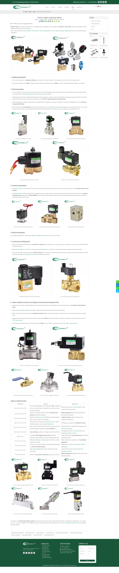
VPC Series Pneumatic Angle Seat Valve (49, 513)
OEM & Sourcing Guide (95, 21)
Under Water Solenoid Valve (20, 441)
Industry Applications (95, 23)
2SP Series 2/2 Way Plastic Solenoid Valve (49, 485)
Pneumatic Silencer (46, 554)
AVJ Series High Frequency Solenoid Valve (76, 513)
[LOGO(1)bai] (29, 544)
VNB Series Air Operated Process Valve (23, 138)
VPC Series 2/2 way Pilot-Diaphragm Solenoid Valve (49, 226)
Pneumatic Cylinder (46, 545)
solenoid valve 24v (40, 532)
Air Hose (44, 553)
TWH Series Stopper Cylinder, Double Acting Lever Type (104, 57)
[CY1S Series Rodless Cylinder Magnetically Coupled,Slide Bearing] (94, 51)
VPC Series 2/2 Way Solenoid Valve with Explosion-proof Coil (70, 365)
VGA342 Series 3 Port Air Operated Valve (76, 226)
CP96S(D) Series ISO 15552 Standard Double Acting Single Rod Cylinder (94, 45)
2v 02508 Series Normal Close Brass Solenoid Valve (29, 296)
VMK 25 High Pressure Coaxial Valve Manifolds (23, 513)
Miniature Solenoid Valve (20, 454)
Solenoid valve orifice (38, 535)
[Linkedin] (26, 553)
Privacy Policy (73, 565)
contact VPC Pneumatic (15, 523)
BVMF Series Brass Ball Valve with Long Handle (23, 395)
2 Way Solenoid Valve (30, 532)
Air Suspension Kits (46, 556)
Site (63, 19)
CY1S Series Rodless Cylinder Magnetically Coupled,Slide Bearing (94, 57)
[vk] (34, 553)
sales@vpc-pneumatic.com (80, 2)
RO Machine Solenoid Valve (20, 445)
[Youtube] (29, 553)
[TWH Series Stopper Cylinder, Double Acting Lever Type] (104, 51)
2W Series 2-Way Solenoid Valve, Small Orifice (29, 179)
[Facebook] (24, 553)
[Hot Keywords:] (94, 6)
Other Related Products (47, 557)
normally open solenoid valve (76, 532)
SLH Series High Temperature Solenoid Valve (50, 138)
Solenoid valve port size (49, 535)
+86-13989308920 (93, 2)
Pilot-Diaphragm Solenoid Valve (20, 418)
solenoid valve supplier (26, 535)
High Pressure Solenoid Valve (20, 422)
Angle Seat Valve (20, 436)
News (92, 29)
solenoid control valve (15, 535)
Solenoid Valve (45, 547)
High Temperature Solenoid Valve (20, 427)
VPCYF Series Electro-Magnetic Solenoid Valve (49, 395)
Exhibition (93, 26)
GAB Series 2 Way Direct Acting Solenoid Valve (23, 226)
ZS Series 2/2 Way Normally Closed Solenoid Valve (23, 485)
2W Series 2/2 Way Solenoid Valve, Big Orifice (70, 179)
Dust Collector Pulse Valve (20, 450)
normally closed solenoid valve (62, 532)
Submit (87, 560)
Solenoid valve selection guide (17, 532)
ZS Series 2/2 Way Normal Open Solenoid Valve (69, 296)
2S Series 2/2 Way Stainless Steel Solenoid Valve (29, 365)
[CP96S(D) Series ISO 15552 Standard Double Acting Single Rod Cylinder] (94, 39)
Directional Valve (45, 548)
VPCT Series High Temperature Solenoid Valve (76, 138)
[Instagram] (32, 553)
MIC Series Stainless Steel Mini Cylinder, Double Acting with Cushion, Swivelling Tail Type (104, 45)
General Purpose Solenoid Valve (20, 408)
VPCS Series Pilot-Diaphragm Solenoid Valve (76, 485)
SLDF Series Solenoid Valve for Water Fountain (76, 395)
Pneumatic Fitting (45, 550)
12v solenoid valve (49, 532)
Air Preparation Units (46, 551)
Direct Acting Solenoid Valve (20, 413)
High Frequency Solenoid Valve (20, 431)
